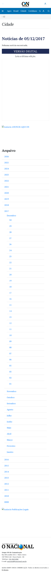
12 (10, 323)
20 (10, 274)
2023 (6, 174)
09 (10, 341)
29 (10, 226)
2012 (6, 483)
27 (10, 238)
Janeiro (10, 452)
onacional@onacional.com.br (16, 561)
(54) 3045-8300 (13, 559)
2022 (6, 180)
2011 (6, 490)
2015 (6, 465)
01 (10, 383)
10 (10, 335)
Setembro (11, 403)
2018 (6, 205)
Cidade (23, 11)
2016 (6, 459)
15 (10, 305)
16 (10, 298)
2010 (6, 496)
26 (10, 244)
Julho (9, 415)
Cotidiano (32, 11)
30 (10, 220)
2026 (6, 156)
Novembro (11, 391)
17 (10, 292)
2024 (6, 168)
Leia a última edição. (25, 56)
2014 (6, 471)
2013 (6, 477)
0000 (6, 502)
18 (10, 286)
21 (10, 268)
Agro (9, 11)
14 (10, 311)
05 (10, 365)
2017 (6, 211)
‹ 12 (3, 16)
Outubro (10, 397)
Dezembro (11, 215)
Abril (9, 433)
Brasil (15, 11)
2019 (6, 199)
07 (10, 353)
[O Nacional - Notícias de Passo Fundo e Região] (25, 4)
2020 (6, 193)
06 (10, 359)
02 (10, 377)
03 (10, 371)
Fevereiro (11, 446)
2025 (6, 162)
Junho (9, 421)
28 (10, 232)
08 (10, 347)
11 (10, 329)
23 (10, 256)
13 (10, 317)
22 (10, 262)
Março (10, 439)
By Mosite (5, 570)
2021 (6, 186)
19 (10, 280)
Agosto (10, 409)
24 (10, 250)
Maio (9, 427)
